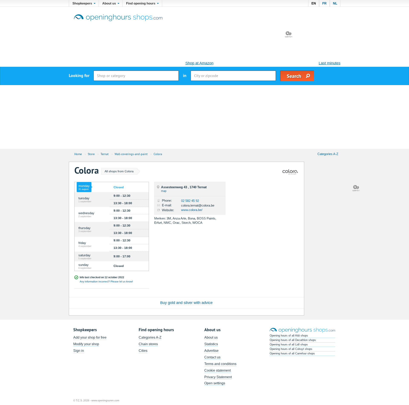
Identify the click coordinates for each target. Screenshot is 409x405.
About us (211, 337)
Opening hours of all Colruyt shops (291, 349)
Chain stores (148, 344)
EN (313, 3)
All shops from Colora (119, 171)
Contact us (212, 357)
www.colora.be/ (191, 210)
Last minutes (329, 63)
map (163, 191)
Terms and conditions (220, 364)
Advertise (211, 350)
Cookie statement (217, 370)
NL (335, 3)
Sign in (78, 350)
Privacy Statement (218, 377)
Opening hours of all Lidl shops (289, 344)
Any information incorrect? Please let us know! (106, 281)
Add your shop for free (90, 337)
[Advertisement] (204, 117)
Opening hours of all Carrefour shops (292, 353)
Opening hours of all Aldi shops (289, 335)
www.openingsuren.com (105, 400)
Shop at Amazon (199, 63)
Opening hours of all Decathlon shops (293, 340)
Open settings (214, 383)
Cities (143, 350)
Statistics (211, 344)
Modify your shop (86, 344)
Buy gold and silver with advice (186, 303)
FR (324, 3)
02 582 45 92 (190, 200)
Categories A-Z (327, 154)
